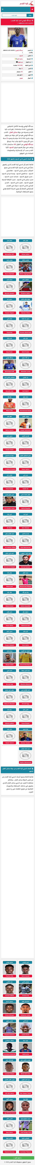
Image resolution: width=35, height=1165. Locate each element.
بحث (30, 15)
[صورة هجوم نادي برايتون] (9, 1013)
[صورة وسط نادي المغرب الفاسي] (25, 1110)
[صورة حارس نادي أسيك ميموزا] (9, 973)
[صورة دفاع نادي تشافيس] (25, 1052)
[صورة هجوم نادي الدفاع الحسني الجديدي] (9, 1091)
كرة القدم (24, 3)
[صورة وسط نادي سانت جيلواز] (25, 1032)
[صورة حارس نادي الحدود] (9, 662)
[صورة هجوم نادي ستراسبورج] (25, 1071)
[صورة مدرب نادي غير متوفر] (25, 993)
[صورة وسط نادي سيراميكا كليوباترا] (9, 1071)
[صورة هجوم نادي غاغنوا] (25, 1130)
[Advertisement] (17, 102)
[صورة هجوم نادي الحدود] (9, 252)
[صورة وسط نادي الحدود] (25, 388)
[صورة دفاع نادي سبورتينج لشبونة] (9, 1052)
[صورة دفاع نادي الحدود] (25, 252)
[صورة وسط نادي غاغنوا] (25, 1149)
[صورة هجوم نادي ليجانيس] (25, 1013)
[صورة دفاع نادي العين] (9, 1032)
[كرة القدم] (32, 9)
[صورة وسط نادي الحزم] (25, 1091)
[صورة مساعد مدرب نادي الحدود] (9, 291)
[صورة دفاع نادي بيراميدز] (9, 1110)
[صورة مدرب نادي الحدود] (25, 740)
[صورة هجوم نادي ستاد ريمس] (9, 993)
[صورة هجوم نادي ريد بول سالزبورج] (25, 973)
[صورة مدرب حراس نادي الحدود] (25, 291)
